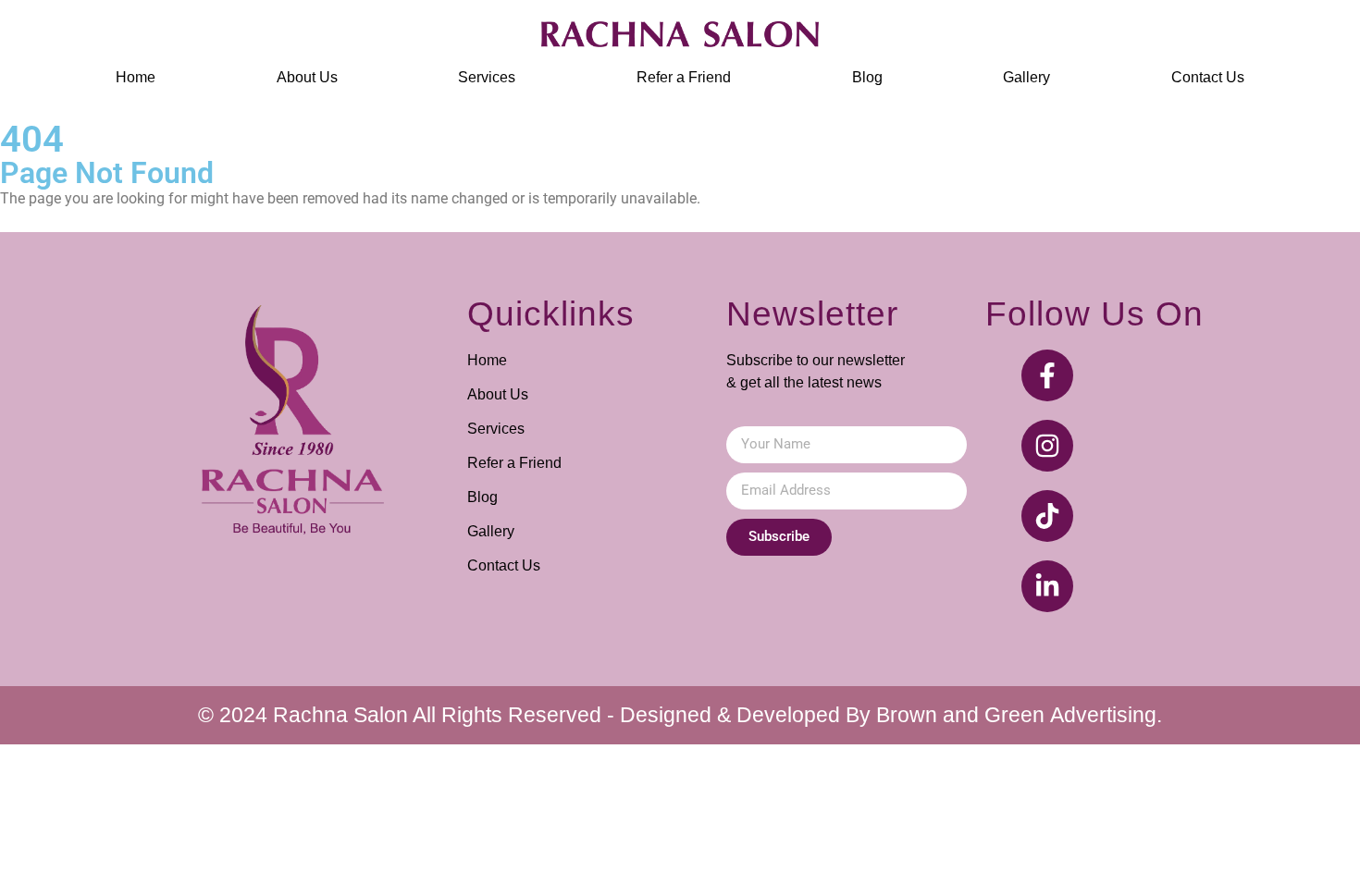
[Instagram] (1047, 446)
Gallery (1026, 77)
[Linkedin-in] (1047, 586)
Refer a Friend (684, 77)
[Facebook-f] (1047, 375)
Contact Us (1207, 77)
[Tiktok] (1047, 516)
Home (135, 77)
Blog (867, 77)
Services (486, 77)
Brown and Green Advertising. (1019, 715)
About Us (307, 77)
